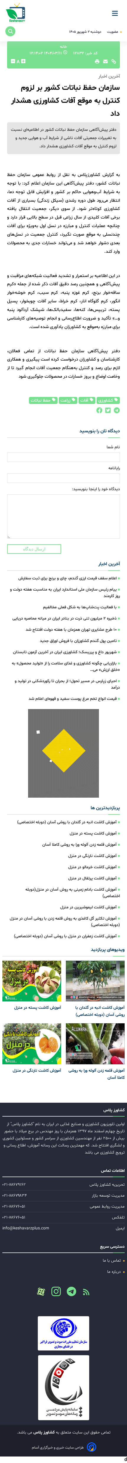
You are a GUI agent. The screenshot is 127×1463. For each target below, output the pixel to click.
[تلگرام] (115, 412)
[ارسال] (104, 63)
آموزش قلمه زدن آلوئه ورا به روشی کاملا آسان (79, 845)
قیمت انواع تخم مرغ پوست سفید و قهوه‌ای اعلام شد (73, 699)
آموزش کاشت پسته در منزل (93, 833)
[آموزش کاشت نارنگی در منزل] (31, 1043)
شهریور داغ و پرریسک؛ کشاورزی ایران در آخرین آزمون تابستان (65, 652)
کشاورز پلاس (43, 1432)
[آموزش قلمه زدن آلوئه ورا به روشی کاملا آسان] (95, 1043)
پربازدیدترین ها (105, 808)
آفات (84, 400)
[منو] (117, 11)
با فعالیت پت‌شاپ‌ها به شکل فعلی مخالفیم (80, 607)
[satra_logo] (63, 1333)
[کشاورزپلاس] (15, 13)
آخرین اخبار (109, 564)
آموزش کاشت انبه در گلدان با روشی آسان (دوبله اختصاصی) (67, 822)
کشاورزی (106, 400)
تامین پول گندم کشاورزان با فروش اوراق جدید (78, 641)
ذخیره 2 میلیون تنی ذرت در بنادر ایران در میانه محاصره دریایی (64, 618)
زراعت (66, 400)
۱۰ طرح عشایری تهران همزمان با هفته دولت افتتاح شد (71, 630)
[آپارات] (41, 1291)
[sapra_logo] (63, 1387)
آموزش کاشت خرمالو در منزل (92, 867)
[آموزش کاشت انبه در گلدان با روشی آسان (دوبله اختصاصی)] (95, 981)
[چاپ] (96, 63)
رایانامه (114, 468)
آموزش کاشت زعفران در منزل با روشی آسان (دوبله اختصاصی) (65, 936)
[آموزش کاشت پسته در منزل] (31, 981)
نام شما (113, 447)
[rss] (83, 1294)
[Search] (10, 31)
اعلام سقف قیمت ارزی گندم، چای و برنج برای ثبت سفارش (67, 578)
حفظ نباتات (41, 400)
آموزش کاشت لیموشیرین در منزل (88, 907)
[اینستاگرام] (54, 1293)
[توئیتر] (106, 412)
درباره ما (114, 1272)
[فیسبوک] (98, 412)
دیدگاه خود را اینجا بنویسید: (96, 489)
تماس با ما (112, 1260)
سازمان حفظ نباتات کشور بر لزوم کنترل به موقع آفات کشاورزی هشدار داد (65, 101)
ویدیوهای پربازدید (108, 949)
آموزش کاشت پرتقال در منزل (92, 878)
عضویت (113, 32)
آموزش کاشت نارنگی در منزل (92, 856)
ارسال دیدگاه (34, 549)
